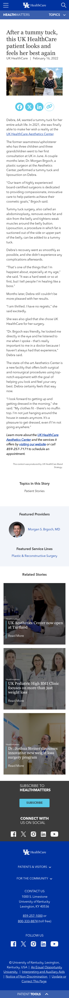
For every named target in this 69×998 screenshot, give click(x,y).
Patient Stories (34, 491)
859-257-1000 (33, 916)
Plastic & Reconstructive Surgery (34, 556)
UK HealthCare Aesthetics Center (29, 134)
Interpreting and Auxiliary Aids (43, 972)
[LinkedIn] (43, 834)
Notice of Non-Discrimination (27, 976)
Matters (16, 15)
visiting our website (32, 444)
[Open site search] (63, 5)
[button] (6, 5)
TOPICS (54, 15)
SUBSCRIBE (34, 802)
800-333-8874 (28, 921)
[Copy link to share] (49, 107)
